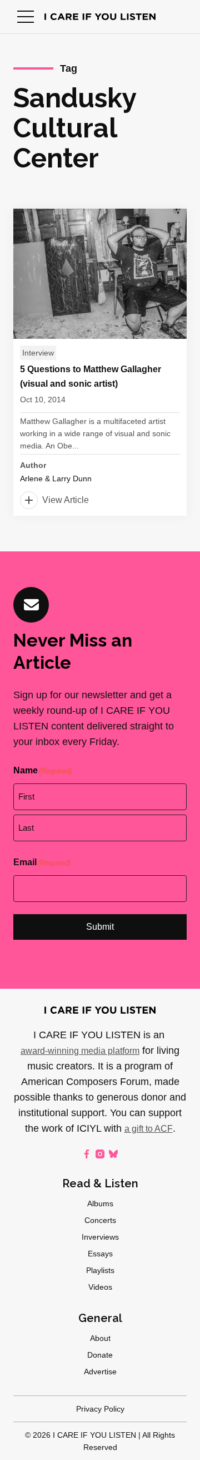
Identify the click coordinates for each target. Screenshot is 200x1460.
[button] (25, 16)
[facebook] (86, 1154)
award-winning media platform (80, 1050)
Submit (100, 926)
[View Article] (100, 362)
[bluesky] (113, 1154)
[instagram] (100, 1154)
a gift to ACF (148, 1128)
